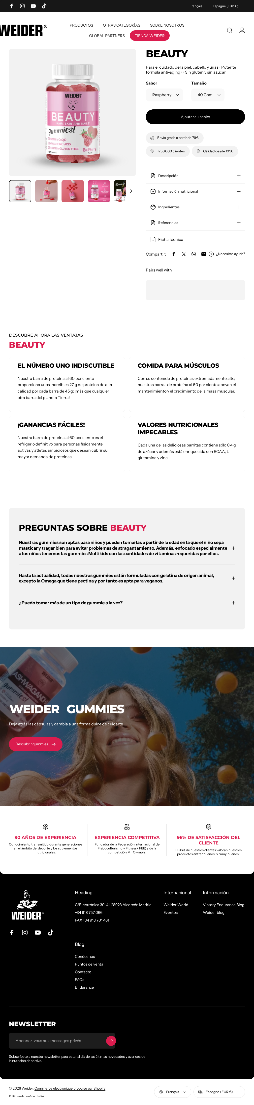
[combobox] (199, 6)
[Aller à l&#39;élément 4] (99, 191)
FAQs (79, 979)
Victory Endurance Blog (223, 904)
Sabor (151, 83)
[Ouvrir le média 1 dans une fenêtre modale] (72, 112)
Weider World (175, 904)
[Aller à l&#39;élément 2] (46, 191)
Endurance (84, 987)
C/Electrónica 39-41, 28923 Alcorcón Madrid (113, 904)
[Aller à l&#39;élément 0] (20, 191)
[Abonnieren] (111, 1041)
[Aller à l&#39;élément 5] (125, 191)
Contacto (83, 972)
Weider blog (213, 912)
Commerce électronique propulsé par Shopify (69, 1088)
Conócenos (85, 956)
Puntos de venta (89, 964)
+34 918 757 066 (88, 912)
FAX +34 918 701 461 (92, 920)
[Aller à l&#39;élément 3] (73, 191)
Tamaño (199, 83)
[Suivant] (124, 120)
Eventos (170, 912)
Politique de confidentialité (26, 1096)
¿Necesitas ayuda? (230, 254)
